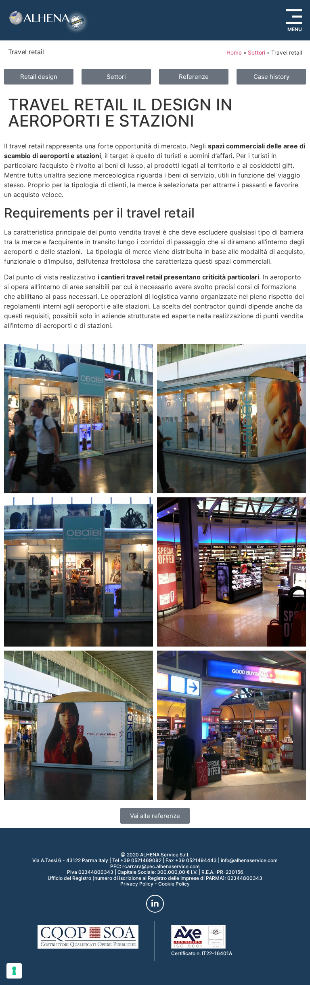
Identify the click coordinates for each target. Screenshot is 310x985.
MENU (294, 29)
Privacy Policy (136, 884)
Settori (256, 52)
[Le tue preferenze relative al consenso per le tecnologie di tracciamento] (14, 971)
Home (234, 52)
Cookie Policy (174, 884)
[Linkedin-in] (155, 904)
